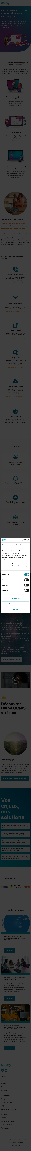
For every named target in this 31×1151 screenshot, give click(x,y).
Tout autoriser (15, 598)
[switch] (26, 579)
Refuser (15, 609)
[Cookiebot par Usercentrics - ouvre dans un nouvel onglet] (22, 540)
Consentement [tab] (6, 545)
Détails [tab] (15, 545)
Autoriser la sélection (15, 603)
